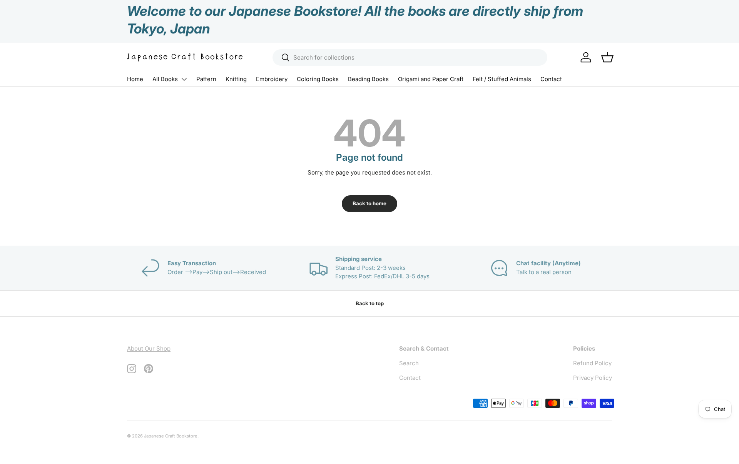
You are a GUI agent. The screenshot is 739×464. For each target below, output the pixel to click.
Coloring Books (318, 79)
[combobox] (410, 57)
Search (409, 363)
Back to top (370, 303)
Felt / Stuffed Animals (502, 79)
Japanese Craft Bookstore (170, 436)
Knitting (236, 79)
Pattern (206, 79)
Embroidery (272, 79)
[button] (607, 57)
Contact (551, 79)
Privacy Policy (592, 377)
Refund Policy (592, 363)
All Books (165, 79)
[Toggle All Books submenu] (184, 79)
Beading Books (368, 79)
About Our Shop (149, 348)
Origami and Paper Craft (430, 79)
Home (135, 79)
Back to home (369, 203)
